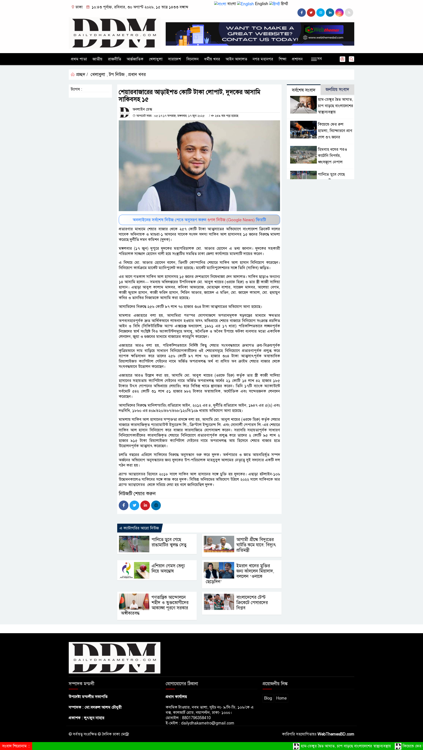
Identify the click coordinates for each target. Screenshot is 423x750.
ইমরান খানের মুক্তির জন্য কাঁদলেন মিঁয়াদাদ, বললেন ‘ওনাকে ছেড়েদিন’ (240, 573)
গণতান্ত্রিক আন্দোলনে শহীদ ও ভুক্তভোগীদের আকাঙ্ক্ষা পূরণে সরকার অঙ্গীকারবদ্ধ (155, 605)
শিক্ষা (282, 59)
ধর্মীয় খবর (212, 59)
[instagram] (320, 12)
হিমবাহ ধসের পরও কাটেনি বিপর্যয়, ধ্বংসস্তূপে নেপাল (332, 156)
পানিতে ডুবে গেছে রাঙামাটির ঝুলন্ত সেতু (169, 542)
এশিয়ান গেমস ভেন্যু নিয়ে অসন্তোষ (168, 568)
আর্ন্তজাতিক (135, 59)
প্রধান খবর (137, 74)
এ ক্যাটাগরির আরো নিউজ (139, 528)
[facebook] (301, 12)
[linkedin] (330, 12)
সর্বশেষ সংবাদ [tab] (303, 90)
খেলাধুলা (156, 59)
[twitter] (311, 12)
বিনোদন (192, 59)
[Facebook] (123, 505)
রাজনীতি (114, 59)
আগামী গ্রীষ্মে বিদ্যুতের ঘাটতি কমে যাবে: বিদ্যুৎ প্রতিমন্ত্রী (256, 545)
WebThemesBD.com (335, 734)
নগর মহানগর (263, 59)
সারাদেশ (174, 59)
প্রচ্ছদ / (81, 74)
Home (281, 698)
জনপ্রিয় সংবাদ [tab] (337, 89)
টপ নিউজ (116, 74)
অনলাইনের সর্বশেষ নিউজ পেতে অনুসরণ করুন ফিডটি (199, 219)
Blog (268, 698)
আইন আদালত (236, 59)
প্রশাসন (297, 59)
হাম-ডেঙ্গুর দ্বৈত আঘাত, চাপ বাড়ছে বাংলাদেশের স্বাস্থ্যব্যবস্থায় (335, 106)
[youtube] (339, 12)
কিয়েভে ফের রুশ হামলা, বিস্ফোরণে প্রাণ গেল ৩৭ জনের (335, 131)
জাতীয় (97, 59)
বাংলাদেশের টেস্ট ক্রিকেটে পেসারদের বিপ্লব (252, 603)
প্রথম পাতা (79, 59)
